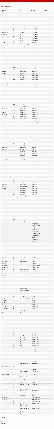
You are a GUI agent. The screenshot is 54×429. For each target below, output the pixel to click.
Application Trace (2, 6)
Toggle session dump (3, 421)
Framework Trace (7, 6)
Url (5, 10)
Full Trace (10, 6)
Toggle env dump (3, 423)
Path (4, 10)
